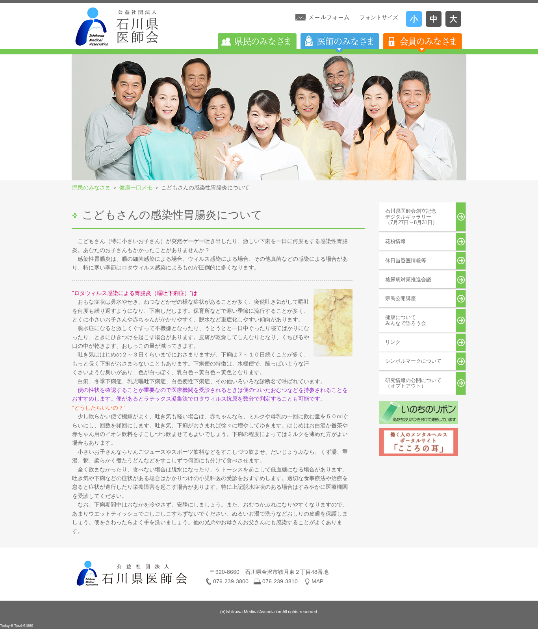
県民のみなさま (91, 187)
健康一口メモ (135, 187)
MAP (317, 581)
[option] (269, 117)
